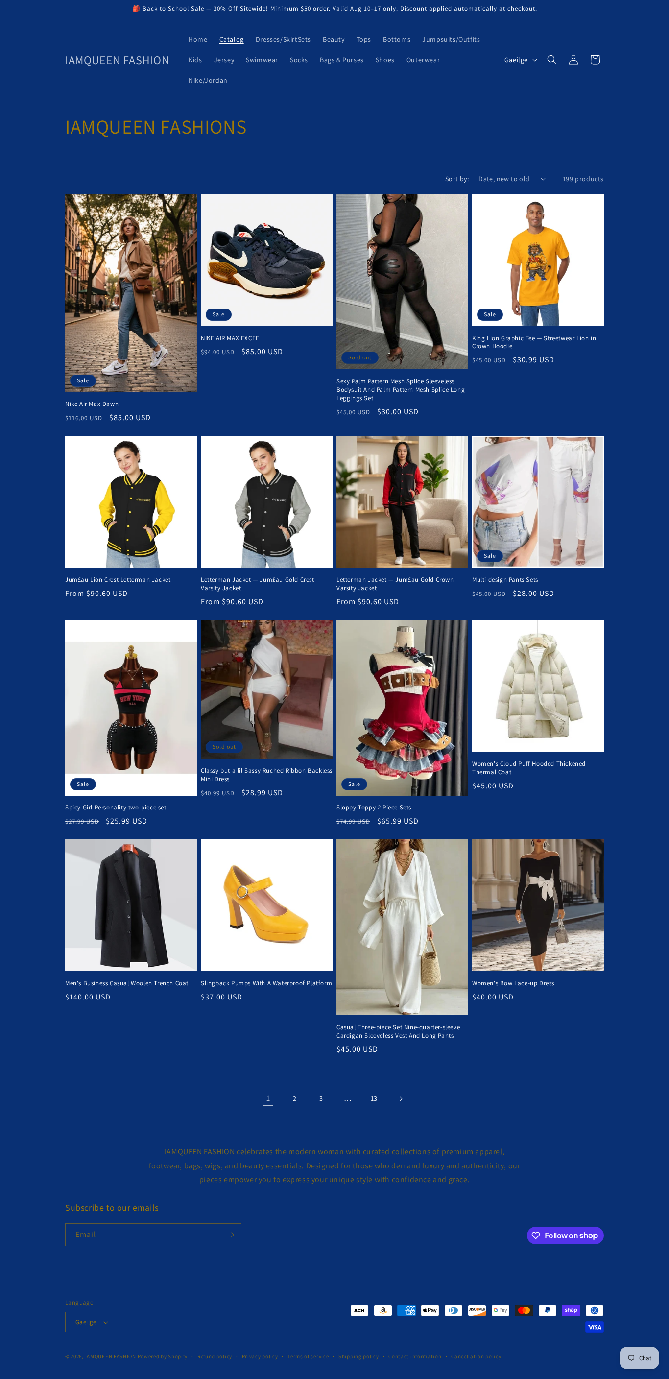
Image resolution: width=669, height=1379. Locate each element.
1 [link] (268, 1098)
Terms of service (308, 1356)
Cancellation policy (476, 1356)
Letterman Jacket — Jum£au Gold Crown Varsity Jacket (395, 584)
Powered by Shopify (163, 1356)
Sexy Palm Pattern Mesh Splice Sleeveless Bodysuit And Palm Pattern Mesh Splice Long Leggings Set (400, 390)
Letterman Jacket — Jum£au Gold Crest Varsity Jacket (257, 584)
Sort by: (457, 178)
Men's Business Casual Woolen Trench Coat (127, 983)
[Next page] (400, 1099)
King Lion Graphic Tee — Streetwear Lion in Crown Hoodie (534, 342)
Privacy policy (260, 1356)
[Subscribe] (230, 1234)
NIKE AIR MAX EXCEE (230, 338)
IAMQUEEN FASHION (111, 1356)
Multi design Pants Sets (505, 580)
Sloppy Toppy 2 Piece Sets (373, 807)
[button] (552, 60)
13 (374, 1098)
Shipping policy (358, 1356)
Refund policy (214, 1356)
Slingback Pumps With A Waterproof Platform (266, 983)
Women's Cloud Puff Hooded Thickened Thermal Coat (529, 768)
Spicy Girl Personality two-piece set (116, 807)
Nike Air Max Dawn (92, 404)
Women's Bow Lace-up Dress (513, 983)
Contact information (414, 1356)
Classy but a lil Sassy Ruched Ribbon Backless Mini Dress (267, 775)
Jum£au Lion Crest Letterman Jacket (117, 580)
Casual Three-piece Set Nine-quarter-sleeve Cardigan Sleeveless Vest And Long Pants (398, 1031)
